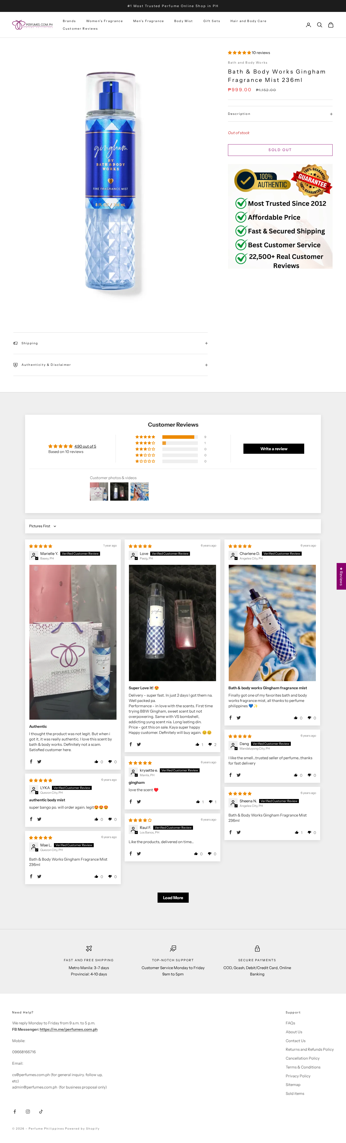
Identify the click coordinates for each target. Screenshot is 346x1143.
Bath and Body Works (248, 62)
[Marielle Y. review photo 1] (73, 642)
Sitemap (293, 1084)
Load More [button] (173, 897)
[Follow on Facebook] (14, 1111)
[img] (40, 546)
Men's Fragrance (148, 21)
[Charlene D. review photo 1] (272, 623)
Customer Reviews (80, 28)
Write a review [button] (273, 448)
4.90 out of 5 (85, 446)
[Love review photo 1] (172, 623)
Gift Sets (211, 21)
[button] (240, 52)
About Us (294, 1031)
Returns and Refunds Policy (310, 1049)
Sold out (280, 150)
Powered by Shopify (82, 1128)
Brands (69, 21)
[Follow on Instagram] (27, 1111)
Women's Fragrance (104, 21)
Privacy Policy (298, 1076)
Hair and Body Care (248, 21)
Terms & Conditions (303, 1067)
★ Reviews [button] (341, 576)
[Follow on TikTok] (41, 1111)
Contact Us (295, 1040)
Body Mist (183, 21)
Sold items (295, 1093)
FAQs (290, 1023)
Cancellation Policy (303, 1058)
